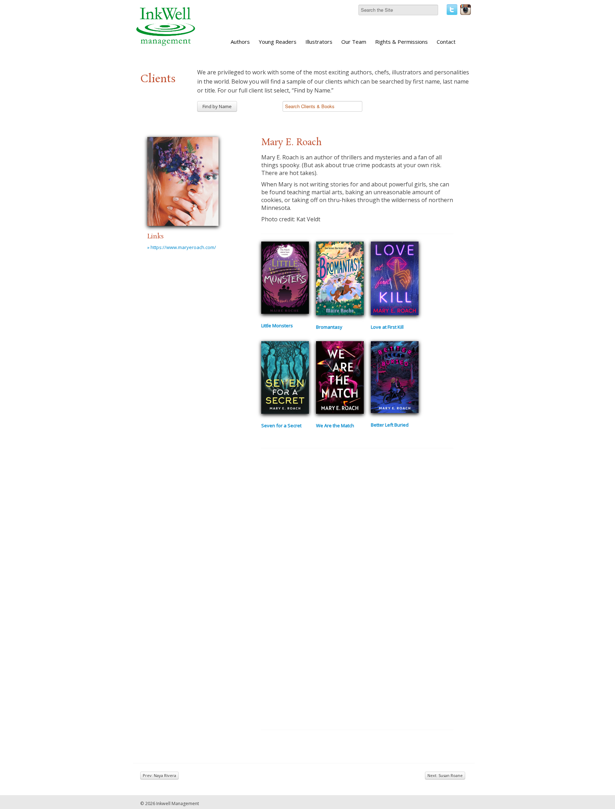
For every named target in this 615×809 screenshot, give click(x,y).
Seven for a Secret (281, 425)
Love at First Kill (387, 327)
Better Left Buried (390, 425)
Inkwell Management (177, 803)
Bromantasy (329, 327)
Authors (240, 41)
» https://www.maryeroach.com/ (181, 247)
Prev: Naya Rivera (159, 775)
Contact (446, 41)
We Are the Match (335, 425)
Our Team (353, 41)
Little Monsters (277, 325)
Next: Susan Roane (445, 775)
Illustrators (318, 41)
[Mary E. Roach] (183, 180)
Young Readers (277, 41)
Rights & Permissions (401, 41)
